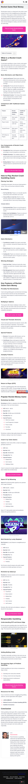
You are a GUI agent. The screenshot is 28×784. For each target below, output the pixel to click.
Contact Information (18, 778)
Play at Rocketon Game (14, 613)
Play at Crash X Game (14, 474)
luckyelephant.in (21, 774)
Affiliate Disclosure (9, 778)
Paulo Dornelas (13, 734)
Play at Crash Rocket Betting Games (14, 686)
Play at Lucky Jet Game (14, 314)
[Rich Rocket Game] (2, 1)
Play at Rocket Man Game (14, 170)
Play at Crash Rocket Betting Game (14, 29)
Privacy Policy (22, 776)
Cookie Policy (5, 776)
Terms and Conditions (14, 776)
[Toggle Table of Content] (13, 53)
